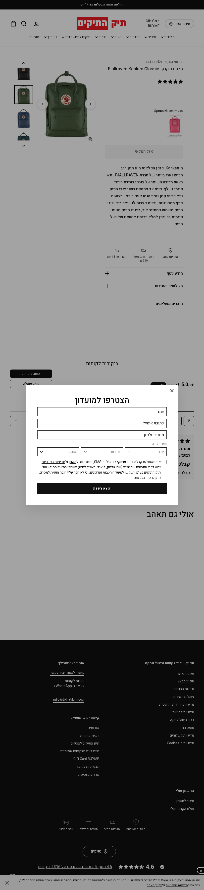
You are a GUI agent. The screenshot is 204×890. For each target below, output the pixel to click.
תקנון (72, 462)
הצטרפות (102, 488)
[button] (200, 870)
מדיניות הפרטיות (53, 462)
